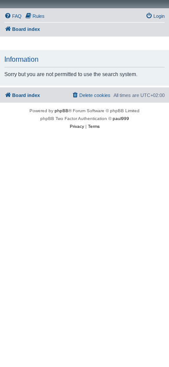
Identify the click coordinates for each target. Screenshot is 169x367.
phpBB (61, 110)
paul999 (121, 118)
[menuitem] (13, 16)
